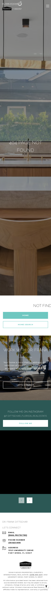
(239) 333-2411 (36, 575)
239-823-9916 (14, 543)
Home (25, 315)
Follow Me (25, 423)
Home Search (25, 325)
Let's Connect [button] (25, 385)
